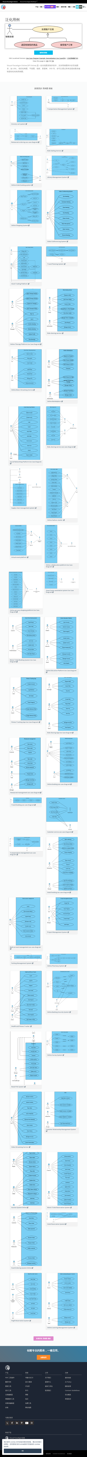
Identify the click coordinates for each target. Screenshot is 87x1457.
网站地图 (28, 1407)
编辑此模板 (43, 53)
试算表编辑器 (9, 1403)
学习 (26, 1390)
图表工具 (8, 1386)
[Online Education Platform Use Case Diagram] (62, 673)
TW (52, 61)
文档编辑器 (9, 1395)
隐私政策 (68, 1386)
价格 (74, 7)
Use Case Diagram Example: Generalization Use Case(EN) (46, 58)
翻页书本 (8, 1382)
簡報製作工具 (9, 1399)
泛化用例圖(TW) (72, 58)
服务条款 (68, 1378)
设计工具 (8, 1390)
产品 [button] (36, 7)
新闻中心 (48, 1382)
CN (50, 61)
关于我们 (48, 1378)
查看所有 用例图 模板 (43, 1338)
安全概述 (68, 1395)
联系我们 (48, 1390)
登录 (80, 7)
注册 (77, 7)
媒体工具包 (49, 1386)
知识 (26, 1399)
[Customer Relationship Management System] (62, 1132)
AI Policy (68, 1382)
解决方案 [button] (63, 7)
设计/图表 (28, 1382)
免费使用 (43, 1357)
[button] (41, 7)
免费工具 (28, 1403)
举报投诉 (68, 1399)
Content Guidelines (72, 1390)
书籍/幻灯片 (29, 1378)
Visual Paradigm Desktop (28, 1)
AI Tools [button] (49, 6)
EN (47, 61)
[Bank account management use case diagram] (26, 950)
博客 (26, 1395)
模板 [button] (69, 7)
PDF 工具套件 (9, 1378)
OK (23, 1451)
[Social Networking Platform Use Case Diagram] (26, 464)
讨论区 (27, 1386)
